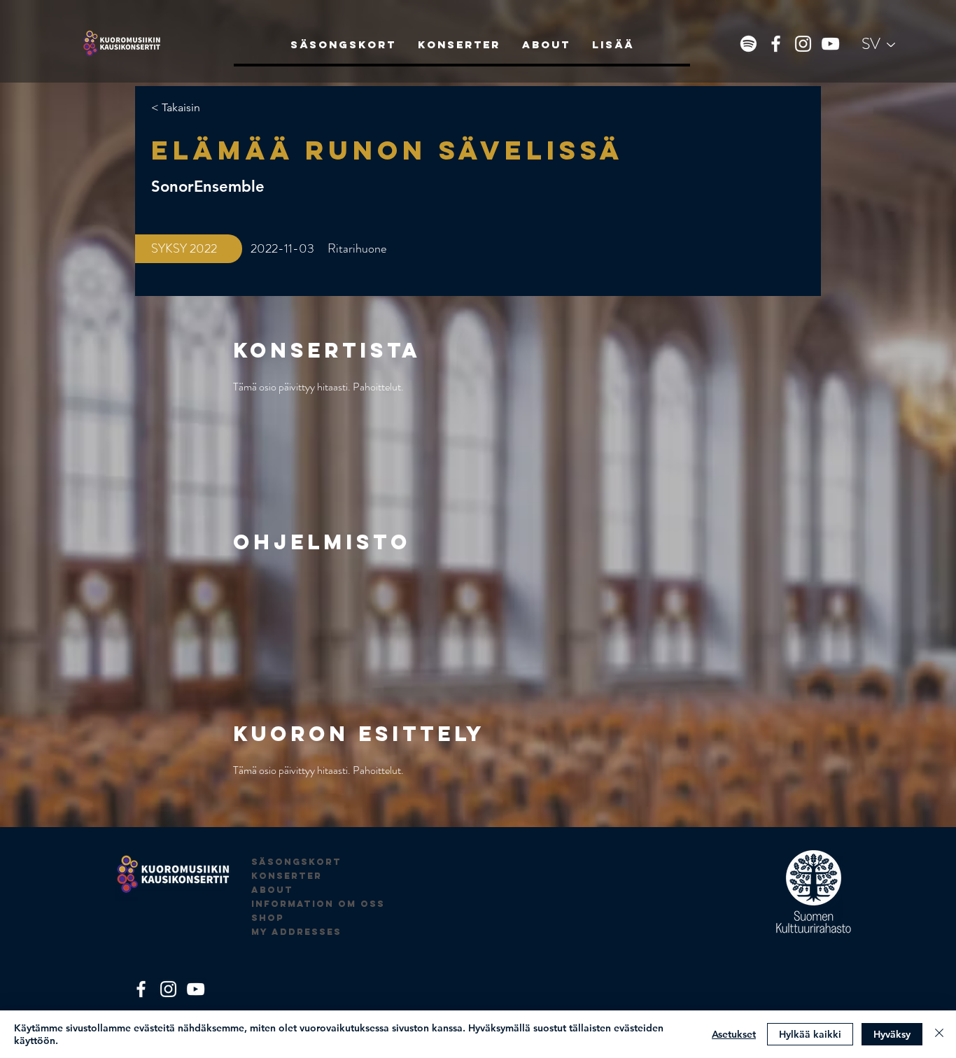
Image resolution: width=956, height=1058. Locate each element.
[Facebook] (776, 44)
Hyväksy (892, 1034)
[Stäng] (939, 1034)
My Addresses (296, 931)
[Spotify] (748, 44)
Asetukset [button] (734, 1034)
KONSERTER (286, 875)
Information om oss (318, 903)
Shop (267, 917)
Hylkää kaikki (810, 1034)
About (272, 889)
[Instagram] (803, 44)
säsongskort (296, 861)
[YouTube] (830, 44)
